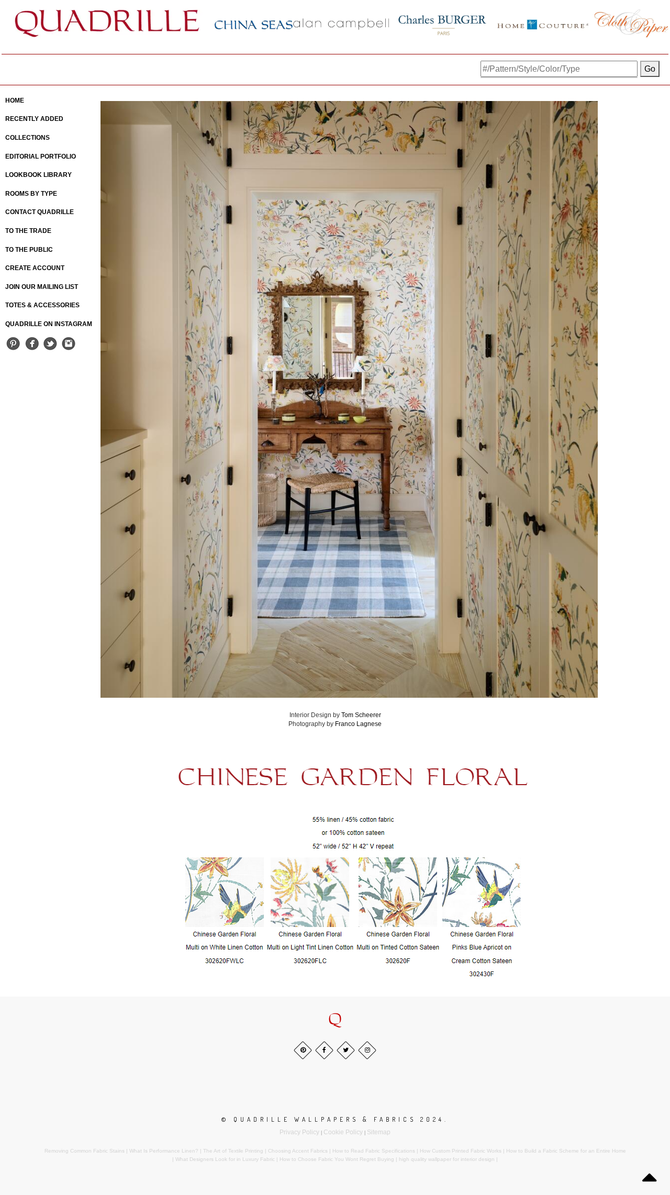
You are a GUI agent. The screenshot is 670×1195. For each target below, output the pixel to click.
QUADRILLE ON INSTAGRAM (48, 324)
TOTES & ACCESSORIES (42, 305)
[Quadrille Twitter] (50, 343)
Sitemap (378, 1132)
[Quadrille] (107, 23)
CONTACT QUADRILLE (39, 212)
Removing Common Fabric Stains (84, 1151)
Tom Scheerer (361, 715)
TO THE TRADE (28, 230)
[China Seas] (254, 24)
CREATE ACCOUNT (34, 268)
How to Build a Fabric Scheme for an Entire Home (566, 1151)
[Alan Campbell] (341, 23)
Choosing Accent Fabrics (298, 1151)
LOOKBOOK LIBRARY (38, 174)
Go (649, 68)
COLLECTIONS (27, 137)
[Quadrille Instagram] (68, 343)
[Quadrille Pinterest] (13, 343)
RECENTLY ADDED (34, 118)
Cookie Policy (343, 1132)
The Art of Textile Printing (233, 1151)
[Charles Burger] (442, 23)
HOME (14, 100)
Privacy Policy (299, 1132)
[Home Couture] (543, 23)
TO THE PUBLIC (29, 249)
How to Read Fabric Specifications (373, 1151)
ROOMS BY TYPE (31, 193)
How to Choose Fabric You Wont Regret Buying (337, 1159)
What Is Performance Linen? (163, 1151)
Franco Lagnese (358, 724)
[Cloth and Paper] (631, 23)
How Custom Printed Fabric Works (460, 1151)
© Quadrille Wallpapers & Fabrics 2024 (332, 1119)
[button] (335, 1020)
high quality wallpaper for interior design (447, 1159)
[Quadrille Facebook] (32, 343)
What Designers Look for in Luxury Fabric (225, 1159)
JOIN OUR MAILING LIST (41, 287)
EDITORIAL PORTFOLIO (40, 156)
